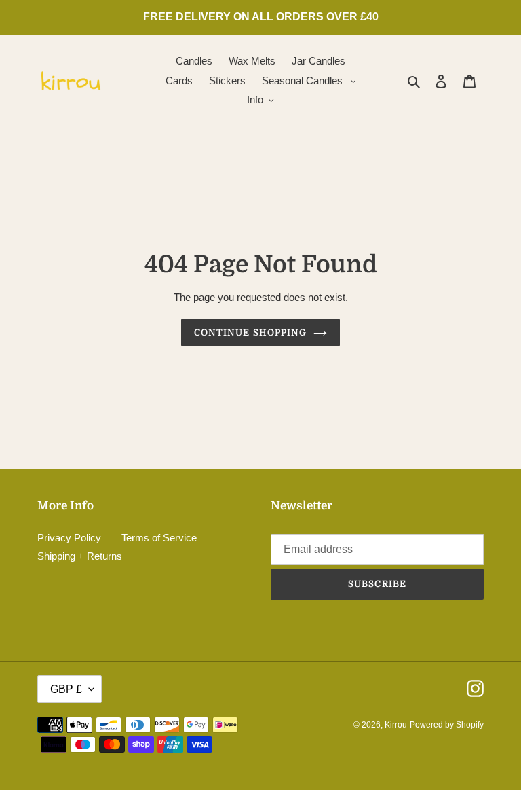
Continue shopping (250, 332)
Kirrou (396, 725)
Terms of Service (159, 537)
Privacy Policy (69, 537)
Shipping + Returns (79, 556)
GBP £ (66, 689)
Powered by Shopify (447, 725)
